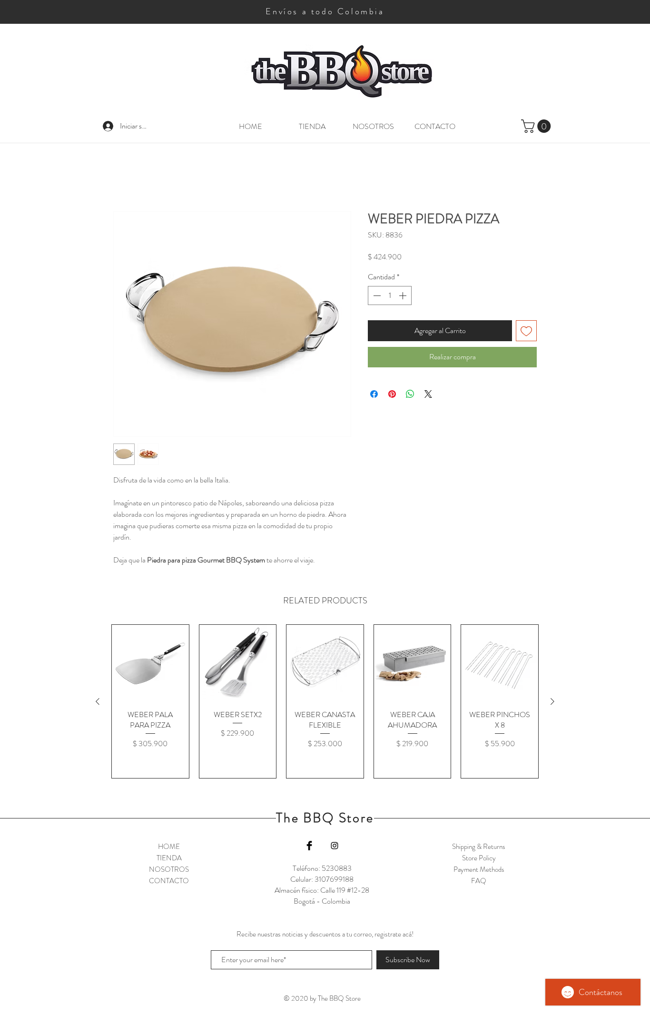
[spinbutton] (390, 296)
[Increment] (403, 296)
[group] (325, 702)
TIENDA (169, 859)
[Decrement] (376, 296)
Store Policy (479, 859)
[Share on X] (428, 394)
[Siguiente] (552, 702)
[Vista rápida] (150, 664)
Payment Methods (478, 870)
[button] (537, 126)
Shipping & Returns (478, 847)
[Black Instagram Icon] (334, 846)
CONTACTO (169, 882)
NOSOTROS (169, 870)
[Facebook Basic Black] (309, 846)
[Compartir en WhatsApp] (410, 394)
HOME (169, 847)
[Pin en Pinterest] (392, 394)
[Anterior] (97, 702)
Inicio (121, 177)
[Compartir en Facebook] (374, 394)
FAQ (478, 882)
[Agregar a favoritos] (526, 331)
